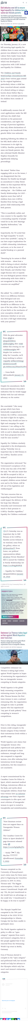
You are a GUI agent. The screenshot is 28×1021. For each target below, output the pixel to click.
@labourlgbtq (8, 344)
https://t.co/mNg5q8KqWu (13, 847)
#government (15, 621)
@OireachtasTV (9, 548)
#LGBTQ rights (5, 623)
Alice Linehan (21, 23)
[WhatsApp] (12, 1019)
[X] (15, 1019)
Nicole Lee (19, 647)
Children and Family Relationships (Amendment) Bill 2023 (13, 76)
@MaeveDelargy (17, 361)
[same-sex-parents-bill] (14, 33)
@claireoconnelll (10, 364)
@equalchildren (9, 341)
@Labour (6, 557)
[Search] (23, 3)
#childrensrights (9, 349)
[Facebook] (7, 1019)
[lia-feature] (14, 657)
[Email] (1, 1019)
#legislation (21, 621)
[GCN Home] (4, 3)
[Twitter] (10, 1019)
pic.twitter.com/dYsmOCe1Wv (15, 367)
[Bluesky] (18, 1019)
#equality (7, 361)
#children (4, 621)
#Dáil (21, 344)
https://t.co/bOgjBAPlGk (12, 565)
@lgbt (10, 338)
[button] (26, 13)
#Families (9, 621)
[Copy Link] (4, 1019)
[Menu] (26, 3)
